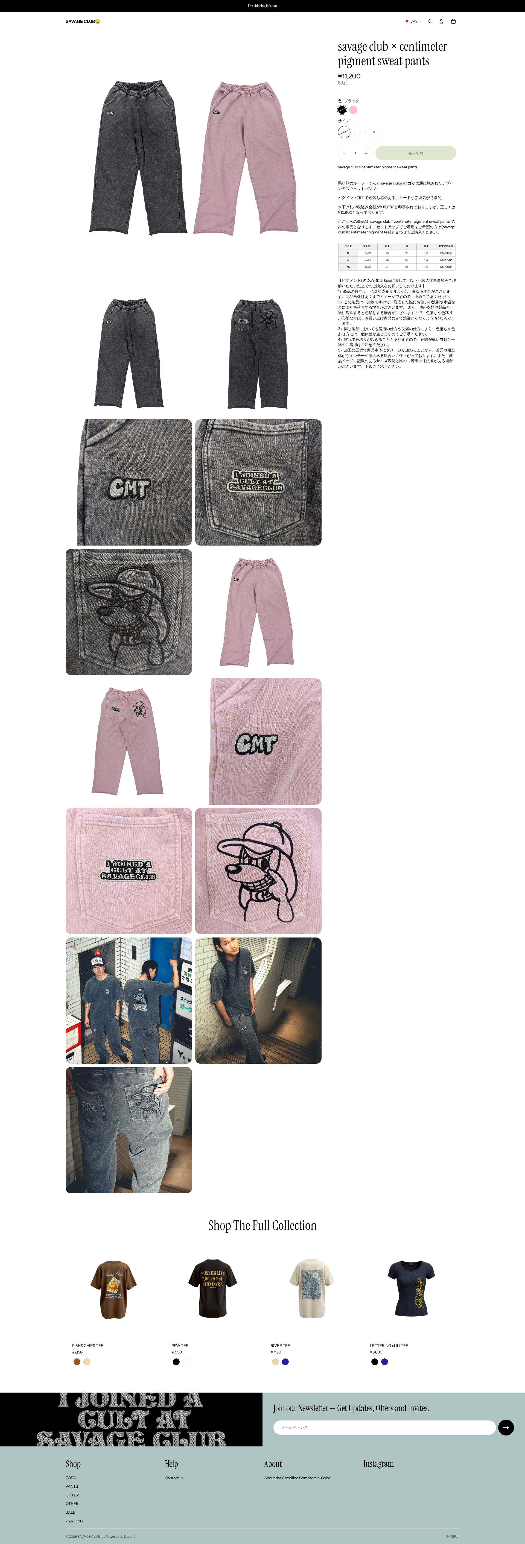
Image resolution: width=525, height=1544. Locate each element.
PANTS (72, 1486)
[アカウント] (441, 21)
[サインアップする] (506, 1427)
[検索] (430, 21)
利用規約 (452, 1536)
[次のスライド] (153, 1289)
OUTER (72, 1495)
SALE (70, 1512)
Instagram (378, 1463)
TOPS (71, 1477)
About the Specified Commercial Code (297, 1477)
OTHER (72, 1503)
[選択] (153, 1328)
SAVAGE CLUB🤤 (90, 1536)
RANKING (74, 1521)
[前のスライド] (74, 1289)
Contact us (174, 1477)
